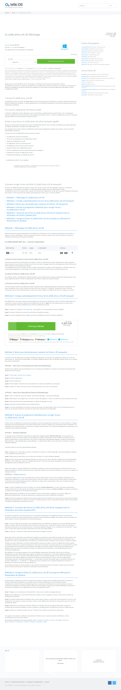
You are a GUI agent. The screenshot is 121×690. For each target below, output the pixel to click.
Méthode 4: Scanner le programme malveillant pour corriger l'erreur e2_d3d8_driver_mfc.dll (34, 208)
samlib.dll (83, 84)
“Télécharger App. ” (27, 309)
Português (59, 620)
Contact (47, 682)
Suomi (45, 622)
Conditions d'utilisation (18, 682)
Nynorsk (26, 622)
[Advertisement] (60, 24)
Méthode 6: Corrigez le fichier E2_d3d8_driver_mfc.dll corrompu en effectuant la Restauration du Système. (38, 219)
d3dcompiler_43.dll (86, 51)
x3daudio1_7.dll (85, 62)
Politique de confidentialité (55, 68)
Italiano (52, 620)
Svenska (32, 622)
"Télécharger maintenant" (17, 72)
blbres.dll (83, 78)
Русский (65, 620)
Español (46, 620)
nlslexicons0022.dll (86, 86)
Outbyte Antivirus (19, 474)
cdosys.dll (83, 80)
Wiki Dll (7, 650)
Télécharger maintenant (56, 61)
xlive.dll (83, 53)
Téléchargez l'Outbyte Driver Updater (20, 375)
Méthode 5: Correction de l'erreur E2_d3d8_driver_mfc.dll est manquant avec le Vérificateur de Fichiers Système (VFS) (38, 214)
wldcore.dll (84, 64)
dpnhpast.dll (84, 76)
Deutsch (40, 620)
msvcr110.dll (84, 60)
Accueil (7, 682)
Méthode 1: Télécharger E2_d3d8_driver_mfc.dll (25, 197)
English (35, 620)
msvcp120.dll (84, 58)
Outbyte (20, 68)
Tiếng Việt (39, 622)
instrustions (30, 68)
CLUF (54, 70)
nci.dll (82, 82)
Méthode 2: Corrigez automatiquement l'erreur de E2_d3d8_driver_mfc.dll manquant (40, 201)
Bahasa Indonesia (10, 622)
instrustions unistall (38, 70)
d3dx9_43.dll (84, 55)
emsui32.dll (84, 93)
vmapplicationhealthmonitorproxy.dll (90, 89)
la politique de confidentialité (69, 70)
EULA (45, 68)
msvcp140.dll (84, 49)
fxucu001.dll (84, 74)
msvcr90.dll (84, 95)
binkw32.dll (84, 56)
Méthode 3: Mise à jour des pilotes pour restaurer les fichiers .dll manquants (37, 204)
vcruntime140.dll (85, 47)
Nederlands (19, 622)
